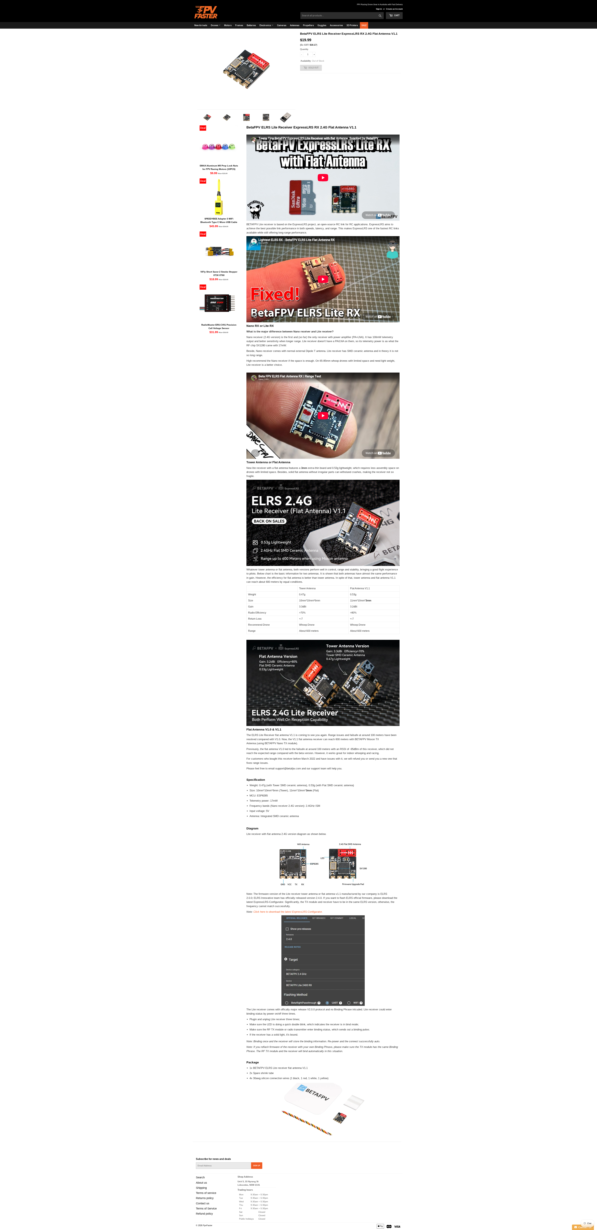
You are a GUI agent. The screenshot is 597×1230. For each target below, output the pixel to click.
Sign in (379, 9)
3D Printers (352, 25)
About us (201, 1182)
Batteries (251, 25)
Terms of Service (206, 1208)
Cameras (281, 25)
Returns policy (205, 1198)
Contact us (202, 1203)
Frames (239, 25)
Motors (228, 25)
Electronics (265, 25)
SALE (364, 25)
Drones (215, 25)
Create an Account (394, 9)
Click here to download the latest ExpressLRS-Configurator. (288, 911)
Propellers (308, 25)
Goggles (321, 25)
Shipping (201, 1187)
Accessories (336, 25)
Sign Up (256, 1166)
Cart (397, 15)
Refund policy (204, 1213)
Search (200, 1177)
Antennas (294, 25)
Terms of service (206, 1193)
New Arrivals (200, 25)
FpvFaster (207, 1225)
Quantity (304, 49)
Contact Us (584, 1227)
